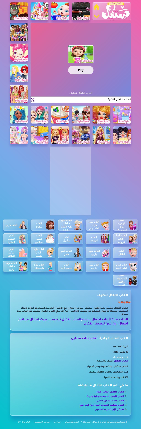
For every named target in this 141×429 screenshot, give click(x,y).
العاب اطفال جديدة (96, 320)
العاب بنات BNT (24, 422)
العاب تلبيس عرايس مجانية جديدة (105, 396)
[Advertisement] (70, 165)
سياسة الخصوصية (42, 422)
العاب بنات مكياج (72, 422)
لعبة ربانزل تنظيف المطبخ (109, 409)
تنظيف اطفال (94, 324)
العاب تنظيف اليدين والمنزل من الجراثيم (102, 405)
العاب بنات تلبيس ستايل (110, 401)
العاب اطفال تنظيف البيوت (60, 320)
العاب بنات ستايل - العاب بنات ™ (94, 422)
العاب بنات (119, 320)
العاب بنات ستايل (85, 338)
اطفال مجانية (29, 320)
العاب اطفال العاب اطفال (110, 392)
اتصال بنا (57, 422)
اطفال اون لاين (116, 324)
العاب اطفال (121, 361)
